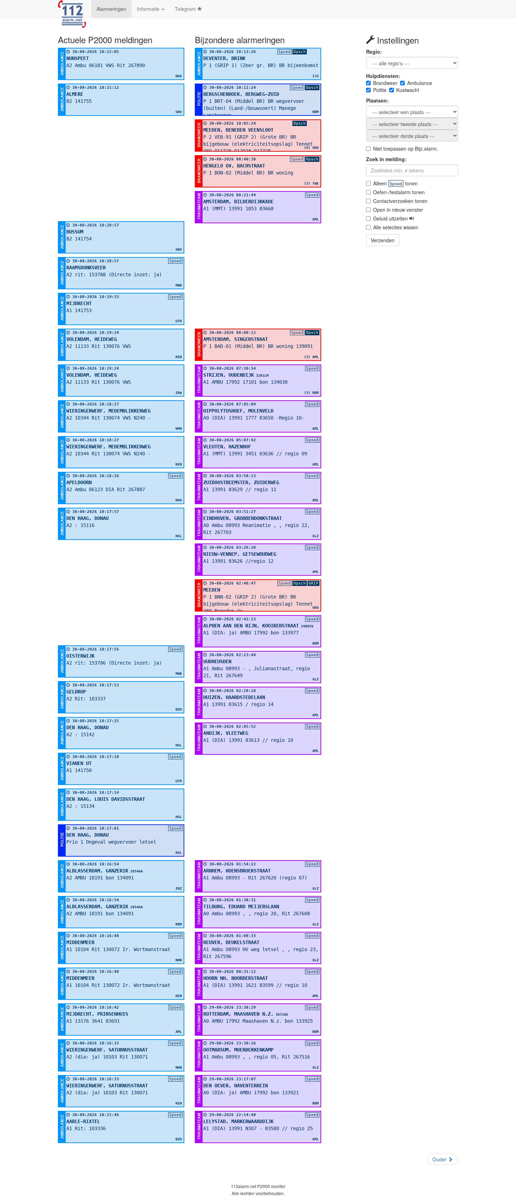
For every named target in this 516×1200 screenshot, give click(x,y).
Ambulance (419, 82)
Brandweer (385, 82)
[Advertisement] (121, 168)
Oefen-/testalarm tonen (399, 192)
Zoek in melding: (386, 159)
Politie (379, 89)
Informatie (149, 8)
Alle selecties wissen (395, 227)
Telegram (186, 8)
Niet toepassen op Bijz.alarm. (405, 148)
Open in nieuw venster (398, 209)
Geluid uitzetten (391, 218)
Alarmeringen (111, 8)
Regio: (374, 51)
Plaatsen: (377, 100)
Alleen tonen (395, 183)
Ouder (440, 1159)
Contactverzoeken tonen (400, 200)
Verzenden (383, 240)
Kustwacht (407, 89)
